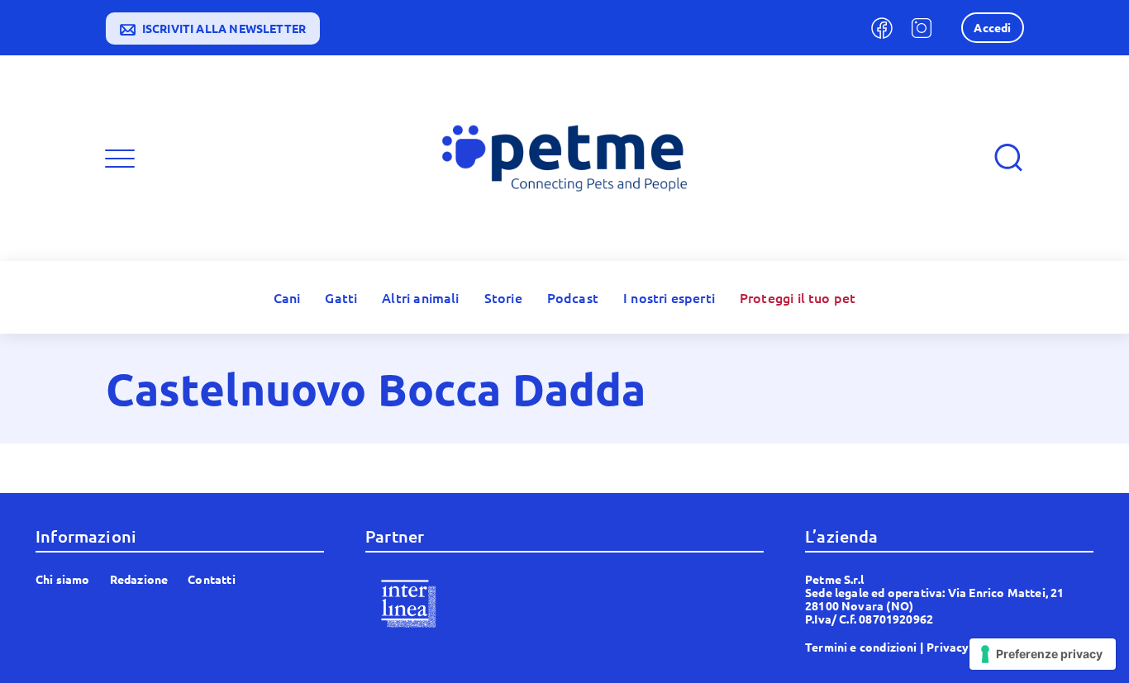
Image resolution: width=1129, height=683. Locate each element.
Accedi (992, 27)
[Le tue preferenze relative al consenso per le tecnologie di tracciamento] (1042, 654)
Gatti (341, 297)
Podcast (572, 297)
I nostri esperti (669, 297)
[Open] (120, 158)
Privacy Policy (967, 646)
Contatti (211, 579)
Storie (503, 297)
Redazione (139, 579)
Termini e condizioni (861, 646)
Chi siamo (63, 579)
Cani (287, 297)
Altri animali (420, 297)
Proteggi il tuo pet (797, 297)
